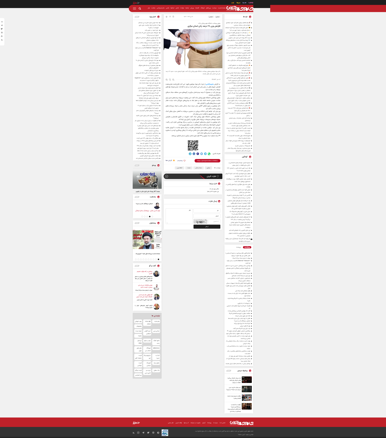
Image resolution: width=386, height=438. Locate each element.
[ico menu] (135, 8)
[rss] (2, 40)
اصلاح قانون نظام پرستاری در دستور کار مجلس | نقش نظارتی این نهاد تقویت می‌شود (143, 279)
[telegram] (2, 26)
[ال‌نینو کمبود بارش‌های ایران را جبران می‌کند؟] (156, 306)
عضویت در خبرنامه (195, 423)
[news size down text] (173, 80)
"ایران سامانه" (241, 434)
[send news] (170, 17)
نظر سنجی (170, 423)
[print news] (166, 17)
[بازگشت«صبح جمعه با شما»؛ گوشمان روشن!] (246, 397)
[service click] (232, 3)
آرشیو (203, 423)
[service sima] (238, 3)
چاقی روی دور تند (214, 189)
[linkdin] (194, 153)
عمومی (211, 17)
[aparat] (2, 33)
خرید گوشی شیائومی (147, 332)
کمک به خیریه (158, 356)
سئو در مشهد (147, 341)
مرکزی (217, 17)
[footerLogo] (241, 423)
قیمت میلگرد (138, 370)
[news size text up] (167, 80)
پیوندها (209, 423)
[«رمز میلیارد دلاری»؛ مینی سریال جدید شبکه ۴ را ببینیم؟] (246, 389)
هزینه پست (138, 331)
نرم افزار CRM (140, 342)
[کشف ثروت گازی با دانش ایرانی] (156, 297)
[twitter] (2, 29)
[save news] (173, 17)
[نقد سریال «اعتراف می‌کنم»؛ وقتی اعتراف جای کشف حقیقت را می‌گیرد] (246, 380)
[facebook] (198, 153)
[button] (152, 216)
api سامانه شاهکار (147, 322)
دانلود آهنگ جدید (156, 342)
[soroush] (190, 153)
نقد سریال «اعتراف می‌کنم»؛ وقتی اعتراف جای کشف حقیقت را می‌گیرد (234, 380)
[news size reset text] (170, 80)
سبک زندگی (198, 168)
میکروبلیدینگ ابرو (147, 356)
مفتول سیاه (157, 363)
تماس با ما (222, 423)
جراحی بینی (156, 331)
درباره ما (215, 423)
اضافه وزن (179, 168)
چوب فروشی (138, 321)
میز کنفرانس (138, 375)
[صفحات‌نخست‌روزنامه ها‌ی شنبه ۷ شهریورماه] (147, 239)
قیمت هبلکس (139, 364)
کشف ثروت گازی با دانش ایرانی (144, 300)
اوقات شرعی (179, 423)
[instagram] (2, 22)
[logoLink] (239, 8)
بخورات (140, 336)
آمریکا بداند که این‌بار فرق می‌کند (143, 204)
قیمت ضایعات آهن (138, 356)
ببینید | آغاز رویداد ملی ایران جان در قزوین (148, 191)
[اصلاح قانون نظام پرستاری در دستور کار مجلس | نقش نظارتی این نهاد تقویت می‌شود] (156, 276)
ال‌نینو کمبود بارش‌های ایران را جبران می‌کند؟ (143, 306)
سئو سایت (157, 321)
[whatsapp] (209, 153)
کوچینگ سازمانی (148, 364)
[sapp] (2, 36)
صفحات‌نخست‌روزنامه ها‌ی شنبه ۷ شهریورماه (148, 254)
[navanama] (251, 3)
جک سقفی (157, 370)
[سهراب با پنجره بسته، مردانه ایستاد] (156, 287)
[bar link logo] (136, 3)
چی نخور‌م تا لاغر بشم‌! (213, 191)
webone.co (156, 348)
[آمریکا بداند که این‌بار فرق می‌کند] (156, 206)
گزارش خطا (169, 160)
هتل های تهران (139, 349)
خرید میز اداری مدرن (147, 371)
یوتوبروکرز (139, 326)
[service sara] (244, 3)
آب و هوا (186, 423)
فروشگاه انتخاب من (147, 349)
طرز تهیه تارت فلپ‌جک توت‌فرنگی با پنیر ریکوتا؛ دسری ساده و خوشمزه (238, 240)
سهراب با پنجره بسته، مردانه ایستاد (143, 290)
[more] (228, 371)
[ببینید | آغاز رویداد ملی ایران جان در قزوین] (147, 179)
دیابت (188, 168)
